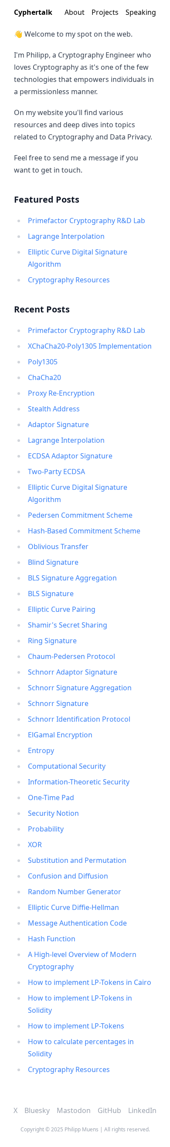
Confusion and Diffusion (68, 876)
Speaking (141, 12)
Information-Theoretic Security (78, 782)
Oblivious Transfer (58, 546)
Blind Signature (53, 562)
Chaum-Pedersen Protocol (71, 656)
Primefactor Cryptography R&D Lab (86, 220)
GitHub (109, 1110)
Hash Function (51, 938)
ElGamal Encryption (60, 735)
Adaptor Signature (58, 424)
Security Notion (53, 813)
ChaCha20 (44, 377)
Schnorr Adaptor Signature (72, 672)
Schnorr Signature (58, 703)
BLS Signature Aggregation (72, 578)
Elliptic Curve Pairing (61, 609)
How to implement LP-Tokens (76, 1026)
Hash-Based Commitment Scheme (84, 531)
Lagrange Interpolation (66, 236)
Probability (46, 829)
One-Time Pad (51, 797)
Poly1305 (43, 361)
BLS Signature (51, 593)
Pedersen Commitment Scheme (80, 515)
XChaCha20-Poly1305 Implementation (90, 346)
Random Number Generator (74, 891)
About (75, 12)
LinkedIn (142, 1110)
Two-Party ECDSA (56, 471)
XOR (35, 844)
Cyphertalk (33, 12)
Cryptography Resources (69, 280)
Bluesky (37, 1110)
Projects (105, 12)
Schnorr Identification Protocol (79, 719)
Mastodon (74, 1110)
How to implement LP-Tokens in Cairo (89, 982)
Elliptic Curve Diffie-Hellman (73, 907)
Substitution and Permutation (77, 860)
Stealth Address (54, 409)
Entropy (41, 750)
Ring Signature (52, 640)
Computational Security (66, 766)
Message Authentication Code (77, 923)
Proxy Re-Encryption (61, 393)
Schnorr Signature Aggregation (80, 687)
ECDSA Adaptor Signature (70, 456)
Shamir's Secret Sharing (67, 625)
